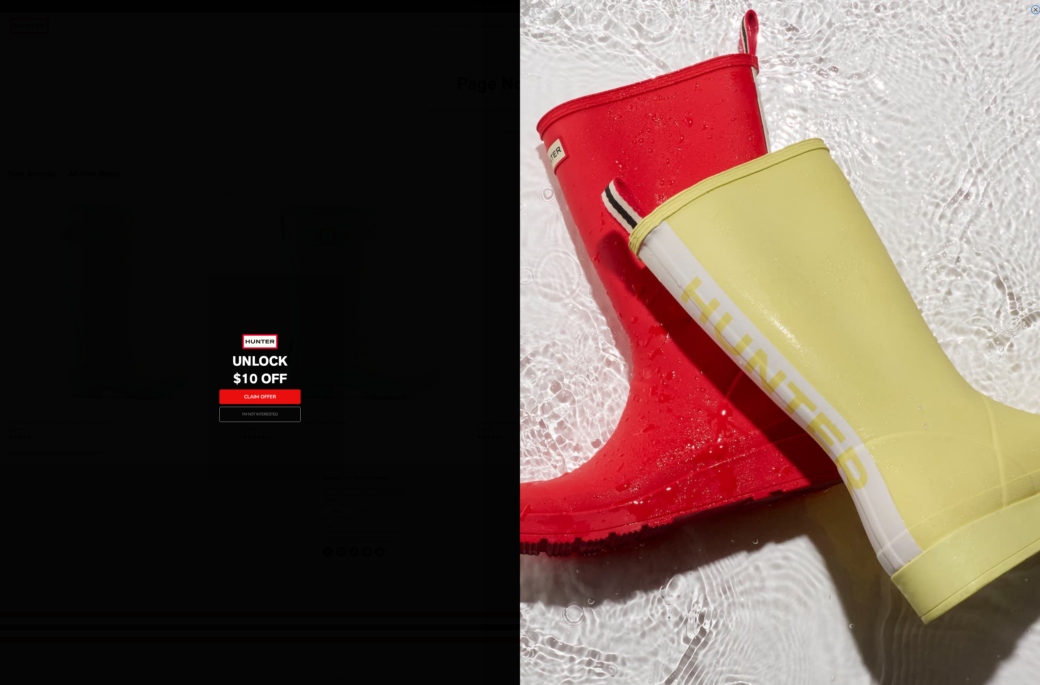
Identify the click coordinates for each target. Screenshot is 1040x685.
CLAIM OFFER (260, 397)
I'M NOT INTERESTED (260, 414)
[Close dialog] (1035, 9)
